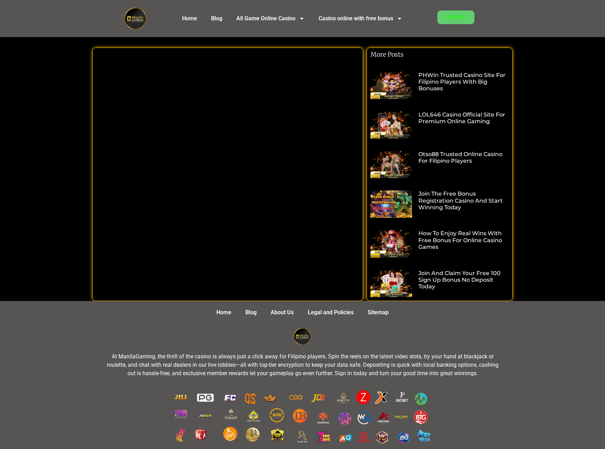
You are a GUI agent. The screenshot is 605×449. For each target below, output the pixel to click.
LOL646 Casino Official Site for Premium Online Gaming (461, 118)
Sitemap (378, 312)
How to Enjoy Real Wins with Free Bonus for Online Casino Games (460, 240)
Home (189, 18)
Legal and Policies (331, 312)
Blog (216, 18)
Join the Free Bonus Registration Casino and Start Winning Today (460, 200)
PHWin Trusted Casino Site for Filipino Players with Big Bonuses (462, 82)
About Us (282, 312)
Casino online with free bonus (356, 18)
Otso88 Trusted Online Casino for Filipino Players (460, 157)
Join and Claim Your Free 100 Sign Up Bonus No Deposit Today (459, 280)
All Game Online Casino (265, 18)
